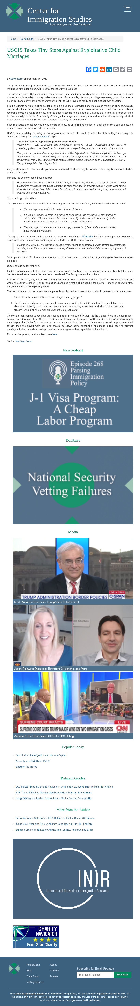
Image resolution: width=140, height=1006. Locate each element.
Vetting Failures (34, 982)
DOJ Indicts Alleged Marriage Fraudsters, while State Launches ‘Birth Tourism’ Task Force (64, 786)
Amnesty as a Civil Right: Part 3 (33, 761)
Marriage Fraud (23, 341)
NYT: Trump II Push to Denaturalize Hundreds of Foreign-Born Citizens (54, 792)
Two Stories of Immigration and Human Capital (41, 755)
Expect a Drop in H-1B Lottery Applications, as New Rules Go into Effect (54, 829)
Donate (54, 976)
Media (73, 532)
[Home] (14, 10)
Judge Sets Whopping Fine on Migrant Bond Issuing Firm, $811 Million (54, 823)
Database (73, 440)
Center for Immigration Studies (59, 15)
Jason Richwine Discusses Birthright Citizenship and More (50, 668)
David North (26, 38)
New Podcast (73, 350)
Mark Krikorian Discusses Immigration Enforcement (46, 602)
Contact (54, 970)
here (54, 334)
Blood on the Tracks (26, 766)
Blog (28, 970)
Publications (33, 964)
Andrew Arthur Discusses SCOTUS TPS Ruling (44, 736)
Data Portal (32, 976)
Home (13, 38)
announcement (41, 136)
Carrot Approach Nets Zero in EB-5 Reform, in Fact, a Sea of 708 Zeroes (55, 818)
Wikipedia (87, 236)
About (53, 964)
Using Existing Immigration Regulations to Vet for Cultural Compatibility (54, 798)
